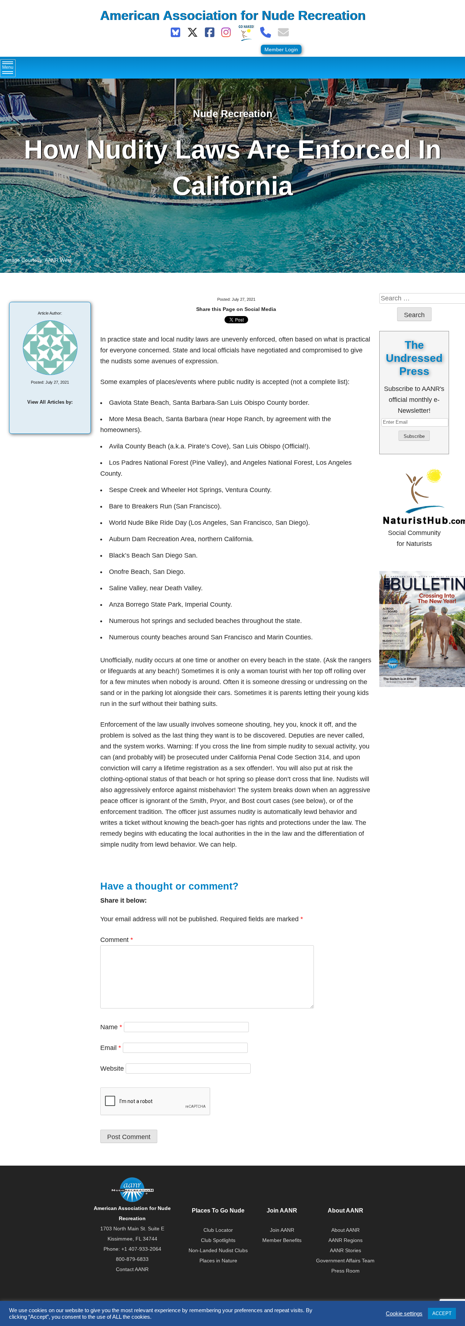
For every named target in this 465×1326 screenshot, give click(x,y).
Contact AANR (132, 1269)
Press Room (345, 1271)
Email (110, 1047)
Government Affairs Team (345, 1260)
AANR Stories (345, 1250)
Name (111, 1027)
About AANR (345, 1230)
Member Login (281, 49)
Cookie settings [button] (404, 1314)
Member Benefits (282, 1240)
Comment (116, 939)
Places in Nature (218, 1260)
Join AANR (282, 1230)
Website (112, 1068)
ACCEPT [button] (442, 1313)
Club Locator (218, 1230)
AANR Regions (345, 1240)
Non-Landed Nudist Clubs (218, 1250)
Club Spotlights (218, 1240)
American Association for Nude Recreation (232, 15)
